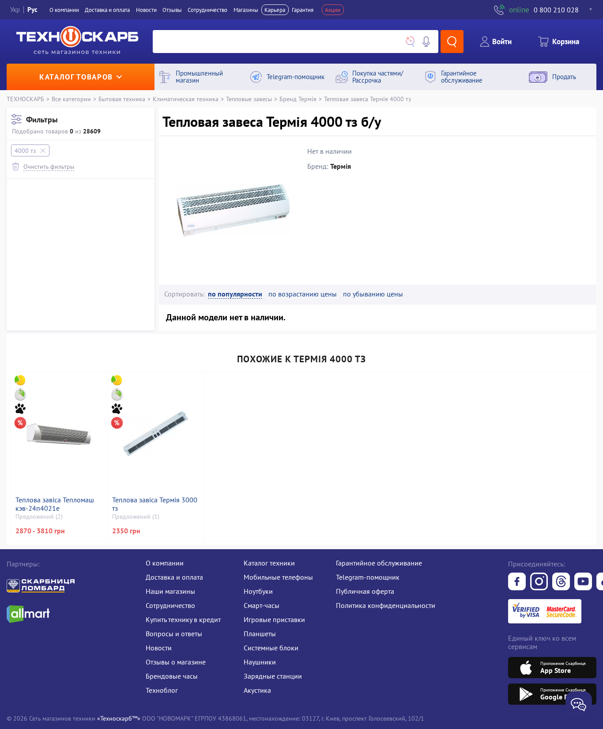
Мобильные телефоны (278, 577)
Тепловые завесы (249, 99)
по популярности (235, 294)
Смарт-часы (261, 605)
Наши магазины (170, 591)
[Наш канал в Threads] (561, 582)
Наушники (260, 661)
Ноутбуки (258, 591)
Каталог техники (269, 562)
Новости (146, 10)
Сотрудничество (207, 10)
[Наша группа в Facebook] (517, 582)
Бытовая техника (121, 99)
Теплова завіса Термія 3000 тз (154, 504)
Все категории (71, 99)
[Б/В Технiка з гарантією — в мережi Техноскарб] (583, 582)
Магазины (246, 10)
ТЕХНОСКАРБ (25, 99)
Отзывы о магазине (176, 661)
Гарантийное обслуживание (379, 562)
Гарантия (302, 10)
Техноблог (162, 690)
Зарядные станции (273, 676)
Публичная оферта (365, 591)
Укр (15, 9)
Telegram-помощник (367, 577)
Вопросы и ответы (174, 633)
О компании (64, 10)
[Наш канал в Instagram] (539, 582)
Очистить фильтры (48, 166)
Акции (332, 10)
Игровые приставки (274, 619)
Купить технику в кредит (183, 619)
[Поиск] (452, 41)
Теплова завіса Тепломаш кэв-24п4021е (54, 504)
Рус (32, 9)
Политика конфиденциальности (385, 605)
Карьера (274, 10)
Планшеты (260, 633)
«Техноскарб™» (118, 718)
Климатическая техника (186, 99)
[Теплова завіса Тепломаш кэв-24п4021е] (58, 434)
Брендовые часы (172, 676)
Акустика (257, 690)
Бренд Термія (298, 99)
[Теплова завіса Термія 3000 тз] (155, 434)
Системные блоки (271, 647)
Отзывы (172, 10)
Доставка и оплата (107, 10)
